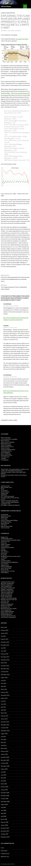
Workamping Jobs (5, 607)
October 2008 (4, 798)
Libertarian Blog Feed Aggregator (9, 562)
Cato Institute (4, 563)
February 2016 (4, 630)
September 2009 (5, 766)
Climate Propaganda (6, 445)
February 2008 (4, 822)
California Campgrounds (7, 592)
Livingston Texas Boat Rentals (9, 598)
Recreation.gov (5, 602)
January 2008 (4, 825)
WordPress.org (5, 856)
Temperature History (6, 451)
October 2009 (4, 763)
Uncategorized (4, 460)
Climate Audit (4, 493)
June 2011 (3, 704)
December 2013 (5, 657)
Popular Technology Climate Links (9, 500)
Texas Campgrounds (6, 586)
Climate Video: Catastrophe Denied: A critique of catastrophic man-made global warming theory (15, 469)
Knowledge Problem (6, 522)
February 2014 (4, 654)
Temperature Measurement (8, 449)
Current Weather (5, 452)
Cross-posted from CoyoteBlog (9, 439)
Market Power (4, 517)
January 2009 (4, 789)
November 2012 (5, 668)
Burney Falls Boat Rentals (7, 611)
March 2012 (4, 689)
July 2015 (3, 636)
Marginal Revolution (6, 516)
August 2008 (4, 804)
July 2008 (3, 807)
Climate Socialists (5, 448)
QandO (3, 559)
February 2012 (4, 692)
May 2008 (3, 813)
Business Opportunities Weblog (9, 520)
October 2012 (4, 671)
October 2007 (4, 834)
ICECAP (3, 499)
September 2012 (5, 674)
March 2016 (4, 627)
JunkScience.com (5, 486)
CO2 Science (4, 490)
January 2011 (4, 719)
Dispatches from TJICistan (8, 571)
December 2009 (5, 757)
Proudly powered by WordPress (8, 864)
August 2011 (4, 698)
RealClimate (4, 494)
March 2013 (4, 662)
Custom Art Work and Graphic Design (10, 540)
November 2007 (5, 831)
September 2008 (5, 801)
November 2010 (5, 724)
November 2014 (5, 645)
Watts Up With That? (6, 487)
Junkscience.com (5, 541)
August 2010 (4, 733)
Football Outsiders (5, 560)
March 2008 (4, 819)
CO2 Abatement (5, 457)
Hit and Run (4, 554)
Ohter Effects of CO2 (6, 455)
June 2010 (3, 739)
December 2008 (5, 792)
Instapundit (4, 557)
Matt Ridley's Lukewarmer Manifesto (10, 505)
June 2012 (3, 683)
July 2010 (3, 736)
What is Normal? (5, 440)
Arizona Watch (4, 572)
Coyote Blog (4, 519)
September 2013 (5, 659)
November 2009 (5, 760)
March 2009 (4, 783)
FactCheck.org (4, 569)
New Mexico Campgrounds (8, 587)
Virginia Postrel (5, 565)
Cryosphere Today (5, 503)
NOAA (2, 489)
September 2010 (5, 730)
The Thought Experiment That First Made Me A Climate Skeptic (14, 287)
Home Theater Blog (6, 568)
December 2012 (5, 665)
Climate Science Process (8, 13)
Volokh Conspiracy (5, 544)
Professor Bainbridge (6, 566)
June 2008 (3, 810)
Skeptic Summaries (6, 437)
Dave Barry (3, 550)
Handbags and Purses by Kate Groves (10, 556)
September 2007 (5, 837)
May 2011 (3, 707)
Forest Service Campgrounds (8, 617)
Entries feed (4, 850)
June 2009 (3, 775)
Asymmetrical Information (7, 547)
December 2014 (5, 642)
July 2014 (3, 648)
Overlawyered (4, 514)
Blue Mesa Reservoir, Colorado (9, 608)
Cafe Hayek (4, 524)
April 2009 (3, 781)
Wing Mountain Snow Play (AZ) (9, 599)
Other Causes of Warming (7, 442)
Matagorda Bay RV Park (7, 613)
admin (12, 30)
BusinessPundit (5, 523)
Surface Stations (5, 492)
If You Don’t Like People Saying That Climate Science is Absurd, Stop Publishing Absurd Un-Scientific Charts (15, 278)
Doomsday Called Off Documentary (10, 497)
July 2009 (3, 772)
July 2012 (3, 680)
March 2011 (4, 713)
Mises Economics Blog (6, 526)
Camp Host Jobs (5, 601)
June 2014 (3, 651)
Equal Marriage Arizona (7, 538)
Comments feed (5, 853)
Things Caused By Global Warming (10, 502)
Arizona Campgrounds (6, 593)
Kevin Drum (4, 553)
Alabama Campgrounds (7, 585)
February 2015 (4, 639)
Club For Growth (5, 527)
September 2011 (5, 695)
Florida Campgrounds (6, 596)
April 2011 (3, 710)
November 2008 (5, 795)
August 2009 (4, 769)
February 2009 (4, 786)
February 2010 (4, 751)
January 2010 (4, 754)
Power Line (4, 543)
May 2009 (3, 778)
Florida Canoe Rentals (6, 595)
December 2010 (5, 721)
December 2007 (5, 828)
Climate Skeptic (6, 6)
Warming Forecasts (6, 443)
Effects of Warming (6, 454)
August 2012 (4, 677)
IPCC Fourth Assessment (7, 496)
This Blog (3, 458)
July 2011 (3, 701)
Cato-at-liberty (5, 552)
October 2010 (4, 727)
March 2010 (4, 748)
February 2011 (4, 716)
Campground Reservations (8, 582)
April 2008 (3, 816)
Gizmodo (3, 549)
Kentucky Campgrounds (7, 604)
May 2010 (3, 742)
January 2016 (4, 633)
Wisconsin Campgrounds (7, 583)
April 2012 (3, 686)
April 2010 (3, 745)
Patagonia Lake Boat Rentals (8, 616)
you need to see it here (22, 39)
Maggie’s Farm (4, 537)
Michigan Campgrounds (7, 589)
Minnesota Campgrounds (7, 590)
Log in (2, 847)
